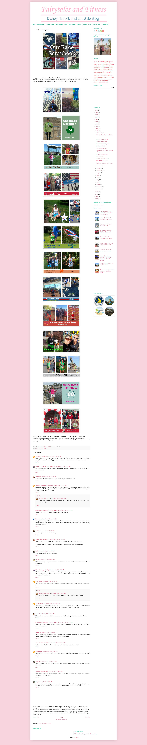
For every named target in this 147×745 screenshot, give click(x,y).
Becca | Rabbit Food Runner (42, 642)
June (98, 177)
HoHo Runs (38, 519)
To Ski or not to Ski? (101, 148)
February (99, 186)
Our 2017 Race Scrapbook (102, 144)
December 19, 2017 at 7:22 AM (48, 476)
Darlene (37, 530)
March (98, 184)
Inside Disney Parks (61, 24)
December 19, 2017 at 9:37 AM (47, 530)
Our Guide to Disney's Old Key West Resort (107, 264)
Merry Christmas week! (102, 139)
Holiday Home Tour (101, 141)
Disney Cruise (87, 24)
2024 (96, 115)
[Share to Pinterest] (60, 446)
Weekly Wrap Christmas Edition (104, 135)
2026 (96, 110)
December (99, 133)
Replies (39, 496)
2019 (96, 126)
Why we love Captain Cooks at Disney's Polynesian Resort (107, 271)
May (98, 180)
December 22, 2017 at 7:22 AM (55, 671)
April (98, 182)
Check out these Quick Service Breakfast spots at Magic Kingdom (106, 213)
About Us (105, 24)
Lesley (37, 559)
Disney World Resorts (38, 24)
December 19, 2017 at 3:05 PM (58, 593)
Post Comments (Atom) (45, 723)
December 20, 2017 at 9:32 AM (47, 632)
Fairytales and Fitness (44, 498)
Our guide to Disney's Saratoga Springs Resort (106, 218)
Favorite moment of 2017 (102, 158)
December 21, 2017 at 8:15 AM (50, 651)
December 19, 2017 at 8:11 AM (58, 498)
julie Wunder (38, 651)
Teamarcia (38, 476)
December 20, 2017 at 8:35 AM (65, 622)
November (100, 166)
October (99, 168)
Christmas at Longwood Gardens (104, 163)
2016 (96, 192)
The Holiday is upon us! (102, 161)
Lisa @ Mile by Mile (40, 456)
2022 (96, 119)
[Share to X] (58, 446)
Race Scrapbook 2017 (41, 449)
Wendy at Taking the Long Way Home (45, 466)
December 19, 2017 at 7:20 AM (63, 466)
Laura (36, 614)
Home (61, 717)
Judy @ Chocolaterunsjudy (42, 539)
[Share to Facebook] (59, 446)
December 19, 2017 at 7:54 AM (59, 485)
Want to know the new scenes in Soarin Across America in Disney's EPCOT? (105, 258)
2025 (96, 112)
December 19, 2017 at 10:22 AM (57, 539)
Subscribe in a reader (99, 205)
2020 (96, 124)
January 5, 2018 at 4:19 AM (45, 682)
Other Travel (96, 24)
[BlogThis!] (57, 446)
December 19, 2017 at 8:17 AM (65, 510)
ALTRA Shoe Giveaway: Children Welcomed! (106, 231)
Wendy (37, 632)
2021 (96, 121)
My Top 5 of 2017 (100, 146)
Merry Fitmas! (99, 156)
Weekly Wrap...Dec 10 (102, 154)
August (99, 173)
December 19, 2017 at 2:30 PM (56, 570)
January (99, 189)
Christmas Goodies (101, 137)
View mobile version (61, 719)
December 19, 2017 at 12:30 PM (47, 559)
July (98, 175)
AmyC (37, 682)
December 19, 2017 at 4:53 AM (53, 456)
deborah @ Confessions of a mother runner (46, 510)
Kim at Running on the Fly (42, 570)
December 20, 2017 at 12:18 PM (57, 642)
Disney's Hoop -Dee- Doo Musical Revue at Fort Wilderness (106, 244)
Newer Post (36, 717)
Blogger (76, 737)
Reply (36, 462)
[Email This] (55, 446)
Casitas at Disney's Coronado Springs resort (106, 237)
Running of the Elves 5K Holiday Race (104, 151)
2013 (96, 199)
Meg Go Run (38, 581)
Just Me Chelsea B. (40, 603)
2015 (96, 194)
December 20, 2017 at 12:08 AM (46, 614)
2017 (96, 131)
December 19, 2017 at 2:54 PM (49, 581)
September (99, 170)
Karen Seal (38, 661)
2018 (96, 128)
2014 (96, 196)
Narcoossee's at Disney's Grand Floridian (106, 224)
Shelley (37, 551)
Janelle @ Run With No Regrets (43, 485)
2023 (96, 117)
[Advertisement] (101, 97)
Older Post (87, 717)
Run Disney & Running (75, 24)
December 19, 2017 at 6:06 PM (52, 603)
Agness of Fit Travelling (41, 671)
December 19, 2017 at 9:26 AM (49, 519)
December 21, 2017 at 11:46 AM (49, 661)
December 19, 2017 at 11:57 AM (47, 551)
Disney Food (50, 24)
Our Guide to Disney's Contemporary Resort (105, 250)
